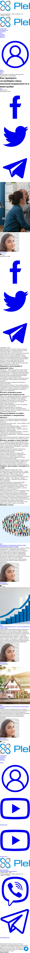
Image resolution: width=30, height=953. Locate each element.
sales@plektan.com (4, 937)
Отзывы (2, 34)
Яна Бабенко (3, 252)
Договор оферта (4, 870)
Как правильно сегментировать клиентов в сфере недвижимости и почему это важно (13, 546)
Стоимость (3, 31)
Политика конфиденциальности (8, 871)
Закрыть (6, 952)
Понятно (2, 952)
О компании (3, 28)
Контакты (2, 35)
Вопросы (2, 37)
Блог (1, 33)
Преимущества (4, 30)
